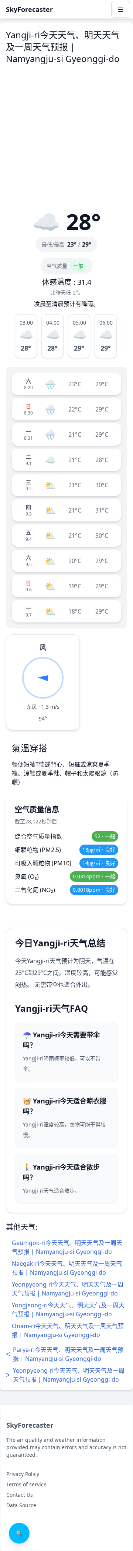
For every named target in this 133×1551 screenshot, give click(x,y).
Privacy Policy (22, 1473)
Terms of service (26, 1484)
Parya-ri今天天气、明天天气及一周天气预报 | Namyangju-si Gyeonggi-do (64, 1354)
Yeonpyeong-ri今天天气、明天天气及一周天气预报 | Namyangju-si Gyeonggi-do (65, 1374)
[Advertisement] (66, 137)
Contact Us (19, 1494)
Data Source (21, 1505)
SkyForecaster (29, 1425)
